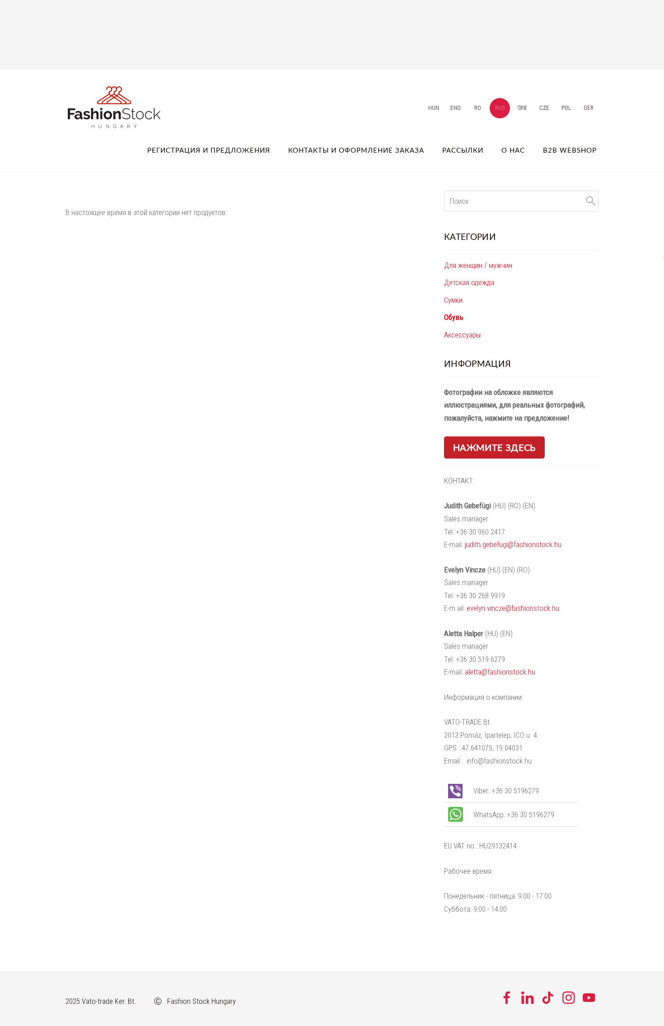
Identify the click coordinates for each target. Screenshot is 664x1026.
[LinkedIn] (527, 997)
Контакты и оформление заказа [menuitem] (356, 150)
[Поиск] (591, 201)
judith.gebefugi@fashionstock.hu (513, 544)
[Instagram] (568, 997)
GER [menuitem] (589, 107)
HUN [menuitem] (433, 107)
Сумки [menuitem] (453, 300)
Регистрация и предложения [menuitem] (208, 150)
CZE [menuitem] (544, 107)
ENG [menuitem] (455, 107)
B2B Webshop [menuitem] (570, 150)
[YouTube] (589, 997)
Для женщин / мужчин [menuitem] (478, 265)
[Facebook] (506, 997)
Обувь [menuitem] (453, 317)
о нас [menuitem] (513, 150)
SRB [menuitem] (522, 107)
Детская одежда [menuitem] (469, 282)
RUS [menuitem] (500, 107)
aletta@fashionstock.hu (500, 671)
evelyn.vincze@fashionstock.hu (513, 608)
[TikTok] (547, 997)
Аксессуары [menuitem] (462, 334)
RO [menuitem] (477, 107)
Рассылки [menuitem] (462, 150)
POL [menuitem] (566, 107)
